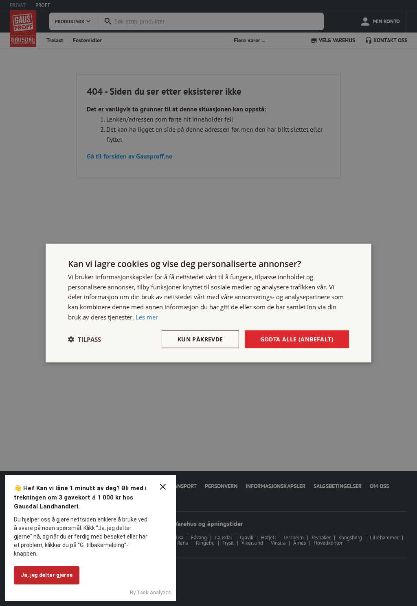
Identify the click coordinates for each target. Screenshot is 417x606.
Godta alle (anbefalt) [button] (297, 339)
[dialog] (208, 303)
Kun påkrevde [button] (200, 339)
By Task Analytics (150, 592)
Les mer (147, 317)
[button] (84, 339)
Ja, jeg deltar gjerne (46, 575)
